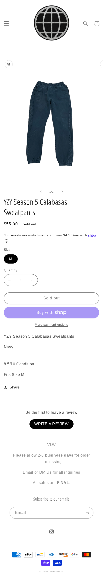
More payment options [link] (51, 324)
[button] (6, 23)
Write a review (51, 424)
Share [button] (15, 387)
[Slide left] (40, 191)
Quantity (10, 270)
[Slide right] (62, 191)
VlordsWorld (56, 571)
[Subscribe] (87, 513)
